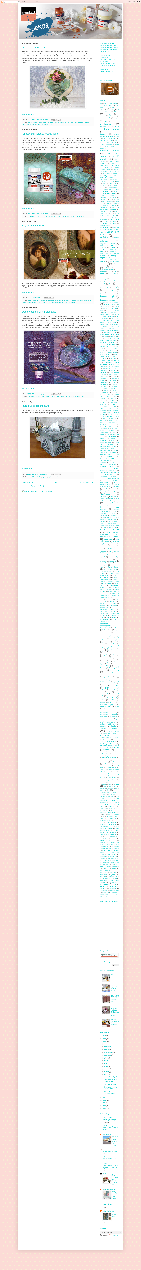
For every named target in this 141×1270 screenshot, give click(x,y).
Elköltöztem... (106, 1206)
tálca (82, 396)
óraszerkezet (104, 619)
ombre (102, 613)
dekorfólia (103, 247)
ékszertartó (115, 288)
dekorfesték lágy (107, 245)
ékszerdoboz (111, 286)
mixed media (106, 583)
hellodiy (106, 390)
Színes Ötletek (107, 1204)
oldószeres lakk (106, 609)
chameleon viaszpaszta (108, 197)
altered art (106, 142)
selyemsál (102, 718)
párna (117, 640)
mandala (103, 521)
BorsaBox (106, 1163)
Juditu (105, 1150)
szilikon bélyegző (104, 756)
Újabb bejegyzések (29, 482)
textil (110, 798)
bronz (115, 185)
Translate (116, 1235)
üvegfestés (113, 856)
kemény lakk (115, 434)
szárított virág (112, 752)
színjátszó (102, 769)
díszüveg (103, 271)
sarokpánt (102, 702)
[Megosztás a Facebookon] (58, 120)
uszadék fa (116, 848)
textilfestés (111, 806)
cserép (108, 203)
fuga (107, 348)
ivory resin (116, 410)
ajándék (108, 118)
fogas (101, 338)
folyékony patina (111, 340)
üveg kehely (112, 854)
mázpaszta (69, 396)
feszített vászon (113, 330)
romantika (35, 302)
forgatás (102, 344)
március (107, 1069)
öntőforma (116, 628)
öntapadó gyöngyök (112, 621)
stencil (40, 124)
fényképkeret (104, 324)
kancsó (115, 420)
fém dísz (111, 316)
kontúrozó (109, 456)
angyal (117, 144)
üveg (103, 850)
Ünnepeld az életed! (109, 1189)
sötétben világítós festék (108, 724)
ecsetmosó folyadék (105, 280)
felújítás (104, 316)
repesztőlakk (115, 686)
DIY (114, 272)
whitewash (114, 892)
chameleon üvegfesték (107, 195)
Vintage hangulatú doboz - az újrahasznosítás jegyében (115, 1011)
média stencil (112, 557)
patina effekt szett (104, 646)
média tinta (112, 561)
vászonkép (113, 872)
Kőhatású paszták (105, 468)
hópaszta (113, 398)
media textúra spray (106, 559)
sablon (102, 700)
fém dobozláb (107, 320)
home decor (111, 396)
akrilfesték (105, 124)
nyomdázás (104, 607)
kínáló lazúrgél (104, 452)
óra (108, 617)
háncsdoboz (104, 386)
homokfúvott (103, 398)
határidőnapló (103, 388)
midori (115, 577)
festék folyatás (112, 328)
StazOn (113, 726)
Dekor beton (104, 225)
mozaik (110, 591)
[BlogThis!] (54, 120)
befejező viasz (44, 216)
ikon (115, 406)
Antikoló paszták (42, 300)
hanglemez (114, 386)
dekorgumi (61, 122)
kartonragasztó (104, 432)
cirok (103, 201)
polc (104, 660)
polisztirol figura (105, 662)
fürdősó (102, 350)
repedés (111, 680)
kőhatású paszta (76, 300)
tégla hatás (110, 788)
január (106, 1074)
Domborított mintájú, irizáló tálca (39, 311)
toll (103, 816)
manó (101, 523)
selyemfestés (103, 716)
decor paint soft (112, 215)
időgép (110, 406)
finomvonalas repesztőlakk (109, 334)
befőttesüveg (104, 179)
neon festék (113, 601)
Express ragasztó (107, 296)
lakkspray (103, 497)
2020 (104, 1036)
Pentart (104, 652)
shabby (110, 718)
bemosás (111, 181)
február (106, 1072)
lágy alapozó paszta (109, 493)
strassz (117, 737)
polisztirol (112, 660)
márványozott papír (114, 525)
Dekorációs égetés (112, 239)
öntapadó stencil (105, 628)
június (106, 1060)
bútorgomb (115, 191)
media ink (109, 549)
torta (116, 816)
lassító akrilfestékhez (106, 498)
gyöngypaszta (112, 380)
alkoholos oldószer (106, 140)
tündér (106, 836)
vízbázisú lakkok (114, 890)
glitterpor (113, 370)
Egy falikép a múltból (33, 225)
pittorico (102, 658)
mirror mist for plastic (113, 581)
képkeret (103, 440)
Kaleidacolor (103, 420)
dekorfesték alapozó (107, 243)
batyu (114, 175)
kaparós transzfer (112, 422)
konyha (114, 460)
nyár (114, 603)
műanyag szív (109, 599)
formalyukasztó (112, 344)
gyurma (114, 382)
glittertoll (103, 372)
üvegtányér (115, 860)
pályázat (102, 632)
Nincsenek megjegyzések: (40, 119)
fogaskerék (108, 338)
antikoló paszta (41, 122)
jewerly (117, 416)
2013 (104, 1108)
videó (115, 884)
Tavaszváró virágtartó (33, 47)
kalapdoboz (112, 418)
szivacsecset (104, 774)
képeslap (103, 438)
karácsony (104, 424)
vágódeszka (105, 862)
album (104, 138)
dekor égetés (113, 225)
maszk (104, 527)
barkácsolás (106, 173)
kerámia (113, 440)
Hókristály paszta (105, 394)
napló (104, 601)
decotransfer (103, 219)
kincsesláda (70, 216)
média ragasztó (86, 300)
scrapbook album (107, 704)
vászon (114, 868)
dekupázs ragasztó (64, 300)
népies (102, 603)
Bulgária (111, 189)
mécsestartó (104, 547)
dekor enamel (104, 227)
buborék (102, 187)
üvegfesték (103, 856)
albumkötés (112, 138)
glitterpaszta (104, 370)
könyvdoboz (109, 474)
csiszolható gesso (105, 211)
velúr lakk (103, 880)
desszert (117, 268)
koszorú (102, 464)
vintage (102, 886)
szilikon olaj (104, 760)
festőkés (102, 330)
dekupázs (104, 253)
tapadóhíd (116, 782)
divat (110, 271)
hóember (114, 392)
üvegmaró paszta (113, 858)
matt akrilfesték (79, 122)
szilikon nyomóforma (109, 758)
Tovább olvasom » (28, 114)
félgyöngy (116, 314)
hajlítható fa (104, 384)
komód (117, 454)
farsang (104, 312)
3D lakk (107, 111)
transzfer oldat (105, 820)
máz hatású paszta (59, 396)
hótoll (102, 400)
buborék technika (112, 187)
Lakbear (105, 1157)
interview (110, 408)
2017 (104, 1097)
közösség (102, 478)
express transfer (107, 298)
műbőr (117, 599)
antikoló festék (32, 300)
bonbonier (113, 183)
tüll (101, 836)
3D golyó (110, 110)
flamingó (105, 336)
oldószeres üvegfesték (107, 611)
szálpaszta (115, 747)
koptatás (103, 462)
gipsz (109, 360)
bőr (111, 185)
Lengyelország (104, 505)
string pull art (106, 739)
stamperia (103, 726)
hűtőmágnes (103, 406)
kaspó (114, 432)
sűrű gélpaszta (107, 744)
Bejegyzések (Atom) (37, 486)
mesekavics (114, 565)
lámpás (113, 496)
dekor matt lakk (107, 229)
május (106, 1063)
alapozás (116, 126)
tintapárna (103, 810)
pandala (115, 632)
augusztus (107, 1055)
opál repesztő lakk (113, 613)
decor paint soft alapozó (108, 217)
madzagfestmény (114, 515)
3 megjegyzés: (36, 297)
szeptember (108, 1052)
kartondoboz (112, 430)
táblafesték (112, 778)
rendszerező (103, 680)
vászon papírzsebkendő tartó (108, 870)
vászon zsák (103, 872)
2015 (104, 1103)
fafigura (114, 308)
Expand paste (111, 292)
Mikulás (115, 579)
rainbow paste (107, 676)
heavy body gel (114, 388)
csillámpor (116, 203)
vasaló (102, 866)
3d (105, 103)
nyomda (102, 605)
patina (102, 644)
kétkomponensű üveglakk (107, 448)
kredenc (106, 480)
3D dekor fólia (112, 103)
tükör (111, 828)
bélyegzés (114, 179)
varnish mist (114, 864)
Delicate (102, 262)
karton (39, 477)
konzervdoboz (104, 460)
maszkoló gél (113, 527)
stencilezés (104, 735)
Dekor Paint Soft (52, 122)
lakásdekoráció (105, 495)
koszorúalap (112, 464)
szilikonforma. (107, 764)
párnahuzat (105, 642)
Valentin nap (115, 862)
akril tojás (114, 122)
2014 (104, 1106)
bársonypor (103, 175)
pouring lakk (104, 666)
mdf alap (103, 545)
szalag (117, 745)
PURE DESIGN (107, 1117)
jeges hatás (106, 412)
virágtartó (113, 888)
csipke (113, 209)
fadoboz (63, 216)
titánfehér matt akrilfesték (109, 812)
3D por (116, 112)
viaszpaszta (72, 302)
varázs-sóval (105, 864)
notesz (109, 603)
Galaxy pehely (105, 356)
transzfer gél (112, 818)
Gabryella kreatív (108, 1211)
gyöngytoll (103, 382)
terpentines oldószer (106, 796)
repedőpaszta (109, 684)
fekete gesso (113, 312)
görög (115, 374)
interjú (102, 408)
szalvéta (106, 750)
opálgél (105, 615)
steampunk (103, 728)
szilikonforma (115, 762)
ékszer (111, 284)
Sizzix (109, 720)
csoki (115, 211)
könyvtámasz (103, 476)
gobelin (104, 374)
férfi (112, 326)
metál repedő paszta (110, 569)
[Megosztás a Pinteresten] (60, 120)
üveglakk (102, 858)
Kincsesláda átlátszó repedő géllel (40, 133)
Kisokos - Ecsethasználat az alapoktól (115, 1022)
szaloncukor (106, 747)
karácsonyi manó (104, 428)
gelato (115, 356)
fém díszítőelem (69, 122)
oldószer (114, 607)
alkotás (117, 140)
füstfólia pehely (112, 352)
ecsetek (113, 278)
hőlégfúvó (103, 402)
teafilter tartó (113, 786)
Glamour (116, 360)
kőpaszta (44, 477)
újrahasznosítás (105, 840)
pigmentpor (115, 654)
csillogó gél (104, 207)
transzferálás (111, 822)
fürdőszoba (112, 350)
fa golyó (114, 304)
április (106, 1066)
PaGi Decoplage (108, 1126)
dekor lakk (115, 227)
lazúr (117, 501)
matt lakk (86, 122)
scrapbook (111, 702)
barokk (115, 173)
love (113, 513)
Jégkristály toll (107, 416)
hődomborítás (112, 400)
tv (114, 838)
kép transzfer (112, 436)
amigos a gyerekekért (106, 144)
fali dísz (108, 310)
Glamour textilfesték (114, 366)
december (107, 1044)
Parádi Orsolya (109, 640)
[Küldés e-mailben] (52, 120)
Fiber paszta (107, 332)
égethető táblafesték (106, 282)
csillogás (113, 205)
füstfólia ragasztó (105, 354)
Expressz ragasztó (107, 300)
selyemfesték (104, 712)
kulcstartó (114, 489)
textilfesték (106, 804)
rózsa (102, 692)
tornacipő (109, 816)
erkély (101, 292)
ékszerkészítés (104, 288)
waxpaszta (105, 892)
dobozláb (113, 274)
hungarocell (103, 404)
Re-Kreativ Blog (108, 1174)
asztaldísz (107, 167)
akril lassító (107, 120)
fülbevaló (114, 348)
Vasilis (108, 866)
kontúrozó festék (107, 458)
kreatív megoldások (113, 478)
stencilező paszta (47, 124)
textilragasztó (103, 808)
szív (115, 772)
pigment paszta (106, 654)
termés (114, 792)
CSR (112, 213)
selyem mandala (107, 708)
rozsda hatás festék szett (108, 698)
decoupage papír (110, 221)
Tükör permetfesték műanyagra (48, 302)
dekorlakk (103, 249)
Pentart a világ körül (114, 652)
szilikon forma (115, 756)
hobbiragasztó (104, 392)
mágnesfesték (112, 519)
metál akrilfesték (112, 567)
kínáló (115, 450)
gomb (110, 374)
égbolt (115, 280)
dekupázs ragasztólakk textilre (108, 259)
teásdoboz (103, 788)
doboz (59, 216)
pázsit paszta (111, 648)
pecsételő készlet (113, 650)
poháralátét (109, 658)
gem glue (114, 358)
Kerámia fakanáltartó (105, 442)
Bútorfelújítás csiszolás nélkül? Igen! (115, 998)
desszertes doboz (107, 269)
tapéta (104, 784)
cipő (110, 199)
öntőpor (104, 630)
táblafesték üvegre (105, 780)
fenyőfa (105, 326)
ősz (110, 630)
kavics (102, 434)
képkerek (113, 438)
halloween (114, 384)
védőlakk (103, 876)
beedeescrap (107, 1134)
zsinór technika (104, 896)
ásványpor (115, 165)
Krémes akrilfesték (47, 396)
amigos (114, 142)
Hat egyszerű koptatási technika (114, 987)
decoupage (114, 219)
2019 (104, 1039)
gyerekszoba (104, 376)
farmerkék (116, 310)
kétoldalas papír (105, 450)
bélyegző (103, 181)
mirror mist (103, 581)
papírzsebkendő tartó (54, 477)
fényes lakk (112, 322)
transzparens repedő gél (108, 824)
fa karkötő (109, 306)
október (106, 1049)
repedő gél (116, 682)
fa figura (106, 304)
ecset (110, 276)
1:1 (101, 103)
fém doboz (115, 318)
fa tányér (116, 306)
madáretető (103, 515)
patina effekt (112, 644)
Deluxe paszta (114, 266)
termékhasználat (104, 792)
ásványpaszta (104, 165)
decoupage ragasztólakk (108, 223)
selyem (117, 706)
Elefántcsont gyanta (109, 290)
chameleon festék (53, 300)
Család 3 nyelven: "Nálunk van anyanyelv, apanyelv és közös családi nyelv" (110, 1167)
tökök (101, 818)
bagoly (111, 171)
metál (74, 396)
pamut (109, 632)
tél (108, 790)
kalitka (110, 420)
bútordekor (106, 191)
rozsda (109, 692)
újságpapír (103, 842)
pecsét (102, 650)
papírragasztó (112, 636)
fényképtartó (115, 324)
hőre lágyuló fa (113, 402)
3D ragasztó (109, 114)
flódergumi (113, 336)
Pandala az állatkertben (106, 634)
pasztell (114, 642)
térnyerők (102, 794)
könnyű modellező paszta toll (109, 472)
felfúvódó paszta (105, 314)
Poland (117, 658)
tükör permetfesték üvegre (108, 834)
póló (108, 664)
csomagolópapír (104, 213)
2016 (104, 1100)
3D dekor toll (105, 105)
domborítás (103, 276)
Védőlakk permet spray (109, 878)
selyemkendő (113, 716)
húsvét (112, 404)
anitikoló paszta (110, 146)
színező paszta (111, 767)
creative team (109, 201)
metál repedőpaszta (105, 571)
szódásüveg (110, 776)
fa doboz (115, 302)
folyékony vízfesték (107, 342)
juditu (104, 418)
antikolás (103, 148)
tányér (109, 782)
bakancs (117, 171)
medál (111, 547)
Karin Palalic (114, 428)
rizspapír (106, 688)
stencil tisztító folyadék (113, 731)
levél (115, 511)
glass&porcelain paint (109, 368)
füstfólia (102, 352)
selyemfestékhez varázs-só (108, 714)
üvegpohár (106, 860)
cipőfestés (116, 199)
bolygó (104, 183)
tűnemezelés (103, 838)
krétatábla (105, 489)
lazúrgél (77, 216)
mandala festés (113, 521)
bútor (117, 189)
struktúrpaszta (111, 741)
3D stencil (112, 116)
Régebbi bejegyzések (86, 482)
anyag (110, 161)
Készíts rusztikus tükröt (109, 1158)
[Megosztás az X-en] (56, 120)
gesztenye (103, 360)
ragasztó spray (114, 670)
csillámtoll (105, 205)
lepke (114, 505)
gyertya (114, 376)
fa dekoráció (104, 302)
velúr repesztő (113, 882)
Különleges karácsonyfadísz (109, 491)
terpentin (113, 794)
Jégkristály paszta (113, 414)
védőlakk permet (63, 302)
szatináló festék (105, 754)
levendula (103, 513)
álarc (118, 136)
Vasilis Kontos (115, 866)
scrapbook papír (105, 706)
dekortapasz (113, 251)
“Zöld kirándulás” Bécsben (110, 1152)
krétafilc (116, 486)
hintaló (114, 390)
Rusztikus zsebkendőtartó (35, 406)
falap (101, 310)
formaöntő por (104, 346)
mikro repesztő (27, 302)
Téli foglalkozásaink (115, 1214)
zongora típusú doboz (106, 894)
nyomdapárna (112, 605)
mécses (113, 545)
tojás (109, 814)
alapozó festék (32, 122)
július (106, 1058)
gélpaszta (103, 358)
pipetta (114, 656)
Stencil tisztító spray (109, 733)
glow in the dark (114, 372)
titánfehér (113, 810)
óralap (25, 124)
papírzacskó (103, 638)
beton (117, 181)
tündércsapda (113, 836)
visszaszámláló (104, 890)
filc (115, 332)
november (107, 1047)
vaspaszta (105, 868)
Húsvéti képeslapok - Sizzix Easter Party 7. (115, 1194)
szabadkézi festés (106, 746)
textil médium (114, 802)
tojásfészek (116, 814)
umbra (112, 842)
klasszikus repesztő (106, 454)
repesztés (103, 686)
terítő (115, 790)
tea (105, 786)
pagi (116, 630)
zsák (116, 894)
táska (109, 784)
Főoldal (57, 482)
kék (108, 434)
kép (104, 436)
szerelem (115, 754)
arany (113, 163)
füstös (115, 354)
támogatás (103, 782)
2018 (104, 1041)
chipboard (103, 199)
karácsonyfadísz (105, 426)
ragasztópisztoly (32, 124)
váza (113, 874)
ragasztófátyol (110, 672)
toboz (104, 814)
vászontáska (103, 874)
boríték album (103, 185)
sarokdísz (112, 700)
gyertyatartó (103, 378)
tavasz (116, 784)
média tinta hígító (106, 563)
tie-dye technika (113, 808)
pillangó (105, 656)
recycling (112, 678)
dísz (116, 269)
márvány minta (112, 523)
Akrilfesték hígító (105, 126)
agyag (101, 118)
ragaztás (117, 674)
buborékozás (103, 189)
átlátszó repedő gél (34, 216)
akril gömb (116, 118)
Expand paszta (32, 396)
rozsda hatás (111, 696)
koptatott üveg (113, 462)
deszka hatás (107, 268)
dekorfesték (52, 216)
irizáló (39, 396)
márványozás (103, 525)
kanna (101, 422)
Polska (115, 664)
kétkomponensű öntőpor (108, 446)
